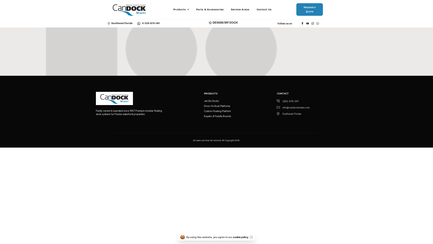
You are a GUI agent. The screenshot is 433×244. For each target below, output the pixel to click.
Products (179, 9)
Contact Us (264, 9)
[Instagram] (312, 23)
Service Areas (240, 9)
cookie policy (240, 237)
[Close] (251, 237)
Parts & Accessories (210, 9)
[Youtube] (307, 23)
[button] (181, 9)
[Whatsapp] (318, 23)
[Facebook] (302, 23)
